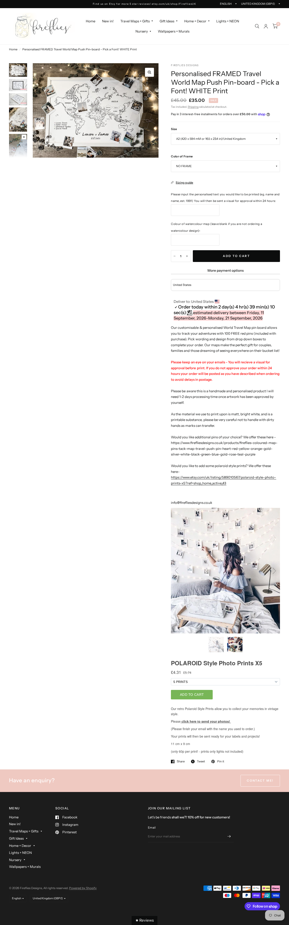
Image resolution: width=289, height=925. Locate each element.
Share (181, 761)
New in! (108, 21)
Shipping (193, 106)
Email (152, 827)
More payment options (225, 270)
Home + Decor (195, 21)
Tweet (201, 761)
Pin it (220, 761)
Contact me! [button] (260, 780)
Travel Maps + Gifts (135, 21)
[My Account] (265, 26)
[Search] (257, 26)
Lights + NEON (227, 21)
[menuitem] (90, 21)
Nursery (141, 31)
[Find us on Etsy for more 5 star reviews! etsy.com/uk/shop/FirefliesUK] (144, 4)
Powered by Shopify (83, 888)
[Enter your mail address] (229, 836)
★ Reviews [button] (144, 920)
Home (90, 21)
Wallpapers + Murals (173, 31)
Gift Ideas (167, 21)
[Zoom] (149, 72)
